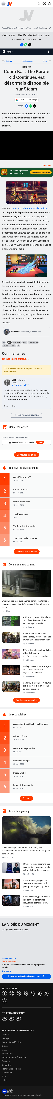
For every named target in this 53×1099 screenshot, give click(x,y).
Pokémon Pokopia (21, 760)
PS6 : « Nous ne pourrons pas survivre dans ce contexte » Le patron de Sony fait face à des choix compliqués (36, 867)
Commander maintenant (41, 172)
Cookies (6, 1061)
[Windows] (18, 1018)
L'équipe (5, 1038)
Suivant (46, 61)
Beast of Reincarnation (23, 785)
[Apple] (11, 1018)
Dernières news (27, 61)
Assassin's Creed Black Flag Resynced (30, 724)
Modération (7, 1053)
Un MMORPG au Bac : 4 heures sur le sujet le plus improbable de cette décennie (37, 686)
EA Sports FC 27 (20, 489)
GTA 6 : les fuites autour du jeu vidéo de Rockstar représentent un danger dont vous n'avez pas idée (37, 653)
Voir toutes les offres (26, 455)
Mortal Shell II (19, 773)
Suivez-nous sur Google (28, 100)
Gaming (12, 28)
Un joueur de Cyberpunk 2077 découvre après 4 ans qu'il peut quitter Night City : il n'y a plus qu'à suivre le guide (36, 883)
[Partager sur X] (29, 44)
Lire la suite (6, 971)
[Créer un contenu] (50, 28)
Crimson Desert (20, 736)
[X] (11, 993)
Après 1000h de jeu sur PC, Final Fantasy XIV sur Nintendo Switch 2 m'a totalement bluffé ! (37, 636)
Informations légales (11, 1042)
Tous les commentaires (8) (14, 359)
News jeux (32, 28)
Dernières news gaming (26, 700)
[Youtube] (25, 993)
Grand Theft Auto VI (22, 477)
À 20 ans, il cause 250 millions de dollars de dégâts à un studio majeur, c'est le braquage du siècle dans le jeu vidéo (37, 620)
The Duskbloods (20, 514)
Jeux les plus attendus (26, 551)
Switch (29, 39)
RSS (4, 1076)
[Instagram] (18, 993)
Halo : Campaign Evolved (24, 748)
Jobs (4, 1080)
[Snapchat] (4, 1000)
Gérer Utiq (6, 1065)
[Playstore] (4, 1018)
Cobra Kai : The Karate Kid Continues (26, 35)
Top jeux (26, 798)
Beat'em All (33, 342)
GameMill (17, 342)
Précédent (8, 61)
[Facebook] (4, 993)
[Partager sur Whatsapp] (25, 44)
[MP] (25, 380)
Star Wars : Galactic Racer (25, 538)
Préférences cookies (11, 1069)
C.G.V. (4, 1050)
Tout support (17, 39)
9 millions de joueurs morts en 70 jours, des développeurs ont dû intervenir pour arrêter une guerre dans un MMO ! (26, 850)
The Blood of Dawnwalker (25, 526)
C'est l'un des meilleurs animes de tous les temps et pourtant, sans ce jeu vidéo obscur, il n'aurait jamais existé (25, 604)
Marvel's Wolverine (21, 502)
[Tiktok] (39, 993)
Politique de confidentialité (14, 1057)
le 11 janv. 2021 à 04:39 (20, 385)
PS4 (34, 39)
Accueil (5, 28)
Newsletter (7, 1072)
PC (9, 342)
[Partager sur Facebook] (22, 44)
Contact (5, 1034)
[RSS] (32, 993)
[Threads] (46, 993)
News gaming (21, 28)
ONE (39, 39)
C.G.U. (5, 1046)
